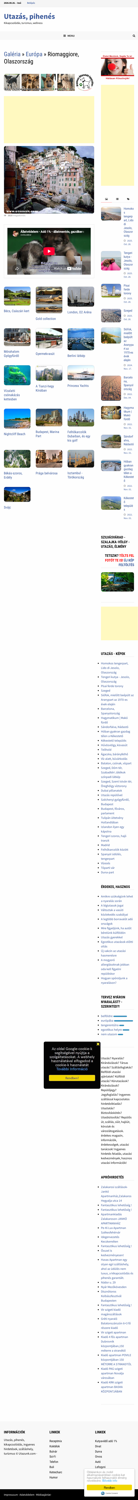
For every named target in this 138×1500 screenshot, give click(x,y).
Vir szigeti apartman (113, 1332)
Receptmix (55, 1441)
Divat (98, 1446)
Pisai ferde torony (127, 289)
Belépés (31, 2)
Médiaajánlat (43, 1494)
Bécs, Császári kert (16, 311)
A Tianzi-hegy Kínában (45, 388)
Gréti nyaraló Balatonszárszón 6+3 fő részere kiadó (116, 1323)
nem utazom (109, 1034)
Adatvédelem (27, 1494)
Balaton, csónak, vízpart (116, 763)
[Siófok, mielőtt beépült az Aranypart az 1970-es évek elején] (111, 330)
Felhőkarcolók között (114, 849)
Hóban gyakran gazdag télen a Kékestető (129, 471)
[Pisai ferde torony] (111, 286)
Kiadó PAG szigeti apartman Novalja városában (112, 1373)
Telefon (53, 1461)
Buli (51, 1467)
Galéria (12, 54)
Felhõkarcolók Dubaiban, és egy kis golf (78, 436)
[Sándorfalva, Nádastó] (111, 437)
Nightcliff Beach (14, 434)
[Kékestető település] (111, 498)
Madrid (105, 845)
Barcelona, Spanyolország (128, 383)
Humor (53, 1477)
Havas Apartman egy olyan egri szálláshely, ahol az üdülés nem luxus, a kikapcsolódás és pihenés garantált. (117, 1269)
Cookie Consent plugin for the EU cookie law (109, 1493)
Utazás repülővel (112, 795)
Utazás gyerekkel (112, 937)
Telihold (106, 750)
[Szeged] (111, 311)
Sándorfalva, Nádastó (129, 440)
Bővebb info (109, 1480)
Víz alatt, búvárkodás (114, 759)
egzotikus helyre (112, 1030)
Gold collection (46, 319)
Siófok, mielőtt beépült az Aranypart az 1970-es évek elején (129, 344)
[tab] (106, 199)
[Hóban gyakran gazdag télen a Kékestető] (111, 462)
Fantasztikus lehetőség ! (116, 1205)
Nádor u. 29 (108, 1282)
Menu (71, 35)
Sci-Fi (52, 1456)
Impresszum (11, 1494)
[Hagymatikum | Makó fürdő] (111, 408)
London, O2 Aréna (79, 312)
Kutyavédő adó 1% (106, 1441)
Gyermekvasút (45, 354)
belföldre (107, 1016)
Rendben (109, 1487)
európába (107, 1020)
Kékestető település (129, 503)
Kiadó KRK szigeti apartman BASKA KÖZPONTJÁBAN (112, 1386)
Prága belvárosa (47, 473)
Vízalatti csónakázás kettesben (12, 395)
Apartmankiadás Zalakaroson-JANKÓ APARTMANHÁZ (114, 1218)
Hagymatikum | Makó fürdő (129, 413)
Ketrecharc (55, 1472)
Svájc (7, 507)
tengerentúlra (110, 1025)
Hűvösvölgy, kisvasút (114, 745)
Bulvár (53, 1451)
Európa (34, 54)
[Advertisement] (49, 119)
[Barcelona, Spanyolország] (111, 378)
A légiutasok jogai (112, 905)
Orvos (98, 1456)
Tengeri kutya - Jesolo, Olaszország (128, 260)
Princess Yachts (78, 386)
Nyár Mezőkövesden (114, 1287)
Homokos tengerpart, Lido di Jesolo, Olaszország (114, 667)
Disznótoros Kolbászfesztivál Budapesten (111, 1295)
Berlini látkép (76, 356)
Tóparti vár (108, 868)
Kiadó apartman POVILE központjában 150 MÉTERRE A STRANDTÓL (116, 1359)
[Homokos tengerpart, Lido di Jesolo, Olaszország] (111, 209)
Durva (98, 1451)
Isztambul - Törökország (75, 475)
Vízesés (105, 863)
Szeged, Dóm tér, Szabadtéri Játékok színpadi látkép (113, 772)
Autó (98, 1461)
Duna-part (107, 872)
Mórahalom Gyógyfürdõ (11, 354)
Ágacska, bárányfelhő (114, 754)
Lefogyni (100, 1467)
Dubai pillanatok (111, 790)
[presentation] (106, 199)
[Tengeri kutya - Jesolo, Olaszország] (111, 253)
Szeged (128, 310)
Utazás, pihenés (29, 16)
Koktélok (54, 1446)
